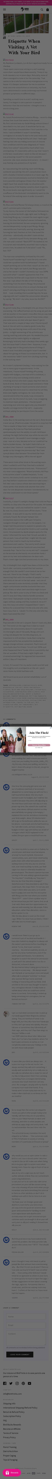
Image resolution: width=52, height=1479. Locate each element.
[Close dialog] (50, 727)
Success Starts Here (39, 745)
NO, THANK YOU (39, 747)
